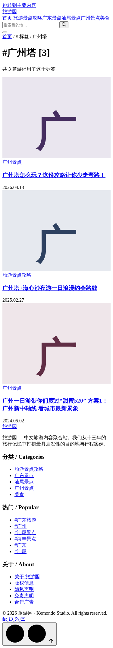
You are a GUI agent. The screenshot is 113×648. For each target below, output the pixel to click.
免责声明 (24, 595)
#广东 (20, 545)
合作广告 (24, 601)
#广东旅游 (25, 519)
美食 (105, 17)
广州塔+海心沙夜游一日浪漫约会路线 (49, 288)
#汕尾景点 (25, 532)
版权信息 (24, 583)
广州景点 (90, 17)
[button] (29, 634)
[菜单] (4, 32)
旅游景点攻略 (27, 17)
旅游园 (9, 11)
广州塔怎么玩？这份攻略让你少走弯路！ (53, 175)
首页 (7, 17)
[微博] (5, 619)
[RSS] (17, 619)
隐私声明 (24, 589)
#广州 (20, 526)
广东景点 (51, 17)
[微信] (11, 619)
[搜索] (63, 24)
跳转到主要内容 (19, 5)
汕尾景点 (71, 17)
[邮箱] (22, 619)
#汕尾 (20, 551)
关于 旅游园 (27, 576)
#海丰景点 (25, 538)
